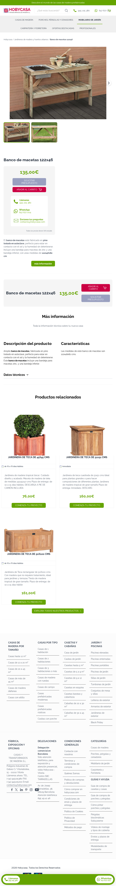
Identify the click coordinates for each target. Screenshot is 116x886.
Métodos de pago (73, 827)
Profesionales (88, 28)
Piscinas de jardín (99, 671)
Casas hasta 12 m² (17, 656)
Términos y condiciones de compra (71, 764)
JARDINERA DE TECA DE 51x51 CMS (86, 457)
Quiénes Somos (72, 773)
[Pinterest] (26, 789)
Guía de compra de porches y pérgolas (100, 797)
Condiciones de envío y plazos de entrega (73, 802)
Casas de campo (46, 687)
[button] (82, 10)
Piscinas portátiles (100, 665)
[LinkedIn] (21, 789)
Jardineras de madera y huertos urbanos (31, 39)
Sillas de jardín (98, 678)
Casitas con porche (47, 719)
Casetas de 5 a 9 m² (74, 671)
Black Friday (97, 722)
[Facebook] (12, 789)
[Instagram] (31, 789)
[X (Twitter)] (16, 789)
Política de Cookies (73, 811)
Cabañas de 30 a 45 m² (74, 714)
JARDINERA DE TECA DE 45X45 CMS (29, 457)
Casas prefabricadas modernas (45, 696)
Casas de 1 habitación (43, 650)
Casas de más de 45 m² (16, 680)
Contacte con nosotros (71, 753)
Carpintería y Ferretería (34, 28)
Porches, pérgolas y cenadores (56, 20)
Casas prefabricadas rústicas (45, 709)
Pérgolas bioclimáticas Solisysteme (97, 817)
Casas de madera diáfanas (17, 689)
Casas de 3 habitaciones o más (47, 669)
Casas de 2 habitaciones (44, 660)
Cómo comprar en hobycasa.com (73, 791)
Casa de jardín (71, 652)
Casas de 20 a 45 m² (16, 670)
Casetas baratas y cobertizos (73, 695)
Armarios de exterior (101, 706)
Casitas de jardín (72, 659)
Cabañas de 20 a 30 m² (74, 705)
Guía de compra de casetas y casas (100, 787)
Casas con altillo (16, 697)
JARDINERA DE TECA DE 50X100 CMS (28, 554)
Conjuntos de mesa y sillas (100, 692)
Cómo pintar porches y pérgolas (100, 806)
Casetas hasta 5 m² (74, 665)
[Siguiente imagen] (108, 83)
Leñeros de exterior (100, 700)
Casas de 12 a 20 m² (18, 662)
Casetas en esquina (74, 687)
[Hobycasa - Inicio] (17, 10)
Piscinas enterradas (100, 659)
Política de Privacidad (69, 819)
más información (43, 263)
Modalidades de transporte (99, 848)
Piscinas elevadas (99, 652)
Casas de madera (24, 20)
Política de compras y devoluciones (74, 781)
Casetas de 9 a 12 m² (73, 679)
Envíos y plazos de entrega (100, 838)
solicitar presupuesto (29, 181)
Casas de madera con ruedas (46, 679)
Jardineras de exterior (97, 714)
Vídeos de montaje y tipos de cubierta (100, 829)
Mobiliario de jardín (90, 20)
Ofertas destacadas (63, 28)
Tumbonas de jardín (101, 684)
